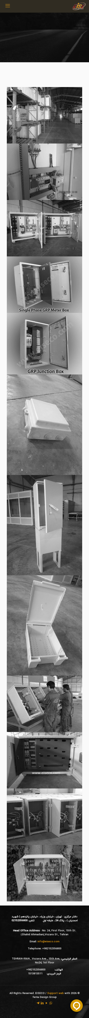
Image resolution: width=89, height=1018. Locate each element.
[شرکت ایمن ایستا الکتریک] (79, 6)
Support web (55, 993)
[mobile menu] (7, 6)
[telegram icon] (38, 1003)
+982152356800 (51, 949)
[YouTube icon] (46, 1003)
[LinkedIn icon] (42, 1003)
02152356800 (20, 920)
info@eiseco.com (48, 942)
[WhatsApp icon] (50, 1003)
